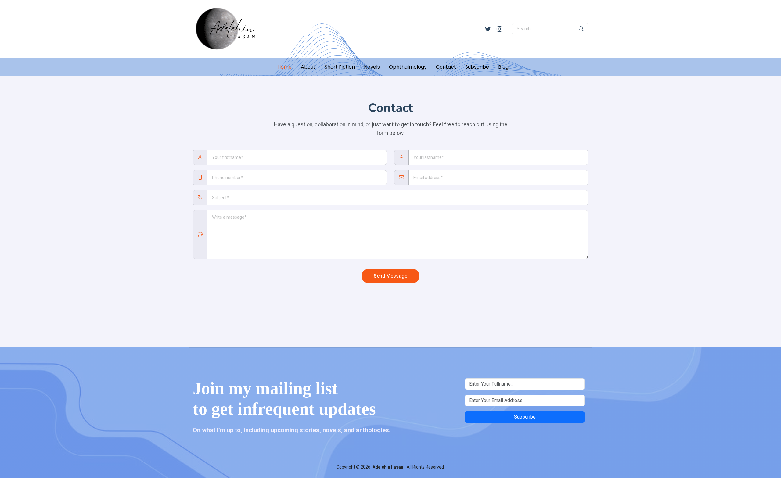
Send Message (390, 276)
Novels (372, 66)
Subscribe (477, 66)
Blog (503, 66)
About (308, 66)
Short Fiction (340, 66)
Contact (446, 66)
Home (284, 66)
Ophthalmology (408, 66)
